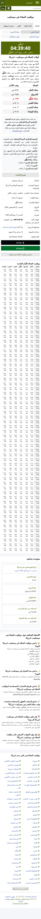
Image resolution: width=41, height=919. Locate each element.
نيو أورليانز (15, 863)
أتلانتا (36, 843)
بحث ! (3, 8)
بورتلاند (35, 823)
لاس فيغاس (15, 823)
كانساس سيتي (14, 835)
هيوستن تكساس (13, 765)
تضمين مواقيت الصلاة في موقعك (20, 254)
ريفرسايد (16, 879)
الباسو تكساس (32, 803)
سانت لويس (33, 879)
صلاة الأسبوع (15, 32)
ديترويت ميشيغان (13, 799)
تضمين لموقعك (8, 26)
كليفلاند (35, 859)
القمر (19, 26)
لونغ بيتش (34, 835)
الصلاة (37, 26)
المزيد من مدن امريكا (20, 889)
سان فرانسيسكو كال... (14, 786)
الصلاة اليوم (35, 32)
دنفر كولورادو (14, 807)
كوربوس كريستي (32, 883)
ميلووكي (35, 827)
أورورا (17, 871)
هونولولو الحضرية (32, 871)
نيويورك (35, 761)
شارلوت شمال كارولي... (15, 793)
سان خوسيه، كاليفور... (11, 777)
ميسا (36, 839)
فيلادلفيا (35, 769)
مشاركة (19, 242)
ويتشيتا (16, 859)
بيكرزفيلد (34, 867)
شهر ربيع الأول (14, 36)
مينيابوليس (34, 855)
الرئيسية (29, 2)
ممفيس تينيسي (13, 803)
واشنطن (35, 811)
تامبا (17, 867)
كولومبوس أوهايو (32, 792)
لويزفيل (16, 819)
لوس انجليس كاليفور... (11, 761)
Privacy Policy (31, 897)
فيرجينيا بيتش (14, 839)
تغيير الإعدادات (17, 131)
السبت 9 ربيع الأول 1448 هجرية (25, 570)
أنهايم (36, 875)
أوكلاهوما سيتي (32, 819)
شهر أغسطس (34, 36)
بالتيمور (16, 815)
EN (2, 2)
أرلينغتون (34, 863)
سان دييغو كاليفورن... (11, 773)
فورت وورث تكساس (30, 799)
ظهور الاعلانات (10, 897)
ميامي (35, 851)
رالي (17, 847)
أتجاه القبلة (28, 26)
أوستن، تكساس (32, 781)
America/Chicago (10, 227)
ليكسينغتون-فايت (13, 883)
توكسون (16, 827)
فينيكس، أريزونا (13, 769)
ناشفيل (35, 815)
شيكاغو (35, 765)
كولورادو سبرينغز (13, 843)
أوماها (35, 847)
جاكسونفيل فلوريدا (31, 785)
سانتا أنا (16, 875)
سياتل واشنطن (32, 807)
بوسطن (16, 811)
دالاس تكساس (32, 777)
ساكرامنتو (15, 831)
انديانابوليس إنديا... (13, 781)
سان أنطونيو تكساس (30, 773)
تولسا (17, 855)
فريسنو (35, 831)
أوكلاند (16, 851)
